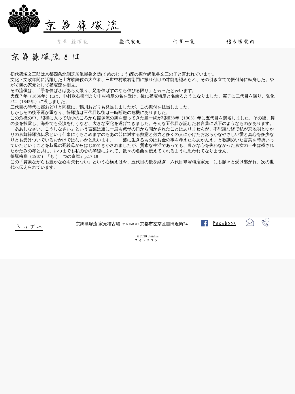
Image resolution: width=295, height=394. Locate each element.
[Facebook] (204, 223)
